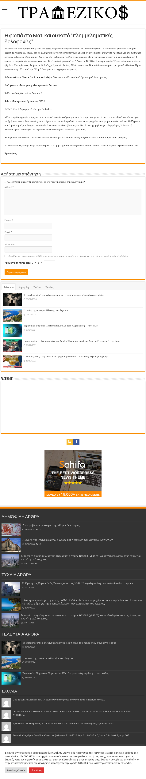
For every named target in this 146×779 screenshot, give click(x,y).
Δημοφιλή (23, 287)
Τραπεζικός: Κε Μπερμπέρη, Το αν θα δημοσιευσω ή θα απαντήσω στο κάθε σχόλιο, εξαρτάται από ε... (64, 723)
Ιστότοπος (10, 244)
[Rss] (70, 442)
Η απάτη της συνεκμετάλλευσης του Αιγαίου (46, 310)
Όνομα (9, 220)
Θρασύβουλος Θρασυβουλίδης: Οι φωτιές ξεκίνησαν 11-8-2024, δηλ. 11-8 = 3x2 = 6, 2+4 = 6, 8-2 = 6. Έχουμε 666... (72, 735)
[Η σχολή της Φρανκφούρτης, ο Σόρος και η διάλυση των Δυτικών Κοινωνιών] (11, 545)
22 (39, 529)
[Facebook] (76, 442)
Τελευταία (9, 287)
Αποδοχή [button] (36, 770)
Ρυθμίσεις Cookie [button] (16, 770)
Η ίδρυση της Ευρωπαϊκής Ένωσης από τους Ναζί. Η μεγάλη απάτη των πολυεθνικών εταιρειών (77, 583)
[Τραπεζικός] (73, 11)
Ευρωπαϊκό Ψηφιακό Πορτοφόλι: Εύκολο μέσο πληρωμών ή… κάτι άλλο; (61, 325)
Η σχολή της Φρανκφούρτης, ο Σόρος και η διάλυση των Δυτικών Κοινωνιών (67, 539)
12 (39, 544)
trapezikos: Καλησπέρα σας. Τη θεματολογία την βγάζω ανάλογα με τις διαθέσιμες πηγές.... (59, 699)
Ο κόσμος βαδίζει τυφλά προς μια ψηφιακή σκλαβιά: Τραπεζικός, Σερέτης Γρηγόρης (66, 356)
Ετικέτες (49, 287)
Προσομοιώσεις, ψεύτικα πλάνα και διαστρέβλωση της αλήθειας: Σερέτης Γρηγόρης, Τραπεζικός (72, 341)
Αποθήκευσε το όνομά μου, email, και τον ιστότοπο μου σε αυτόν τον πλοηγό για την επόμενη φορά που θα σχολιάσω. (68, 256)
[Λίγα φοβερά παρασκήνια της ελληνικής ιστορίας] (11, 529)
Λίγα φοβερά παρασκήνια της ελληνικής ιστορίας (51, 525)
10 (38, 563)
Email (8, 232)
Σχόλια (37, 287)
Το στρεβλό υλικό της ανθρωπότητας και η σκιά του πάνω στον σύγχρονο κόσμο (64, 295)
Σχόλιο (9, 186)
